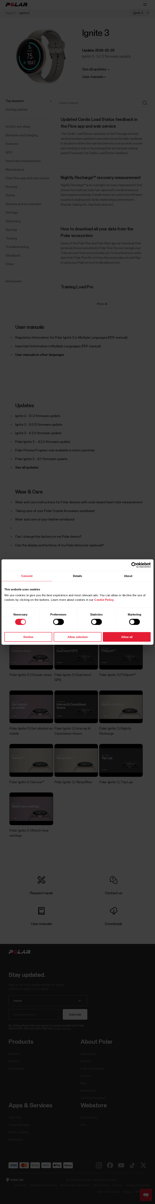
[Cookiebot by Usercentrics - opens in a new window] (134, 565)
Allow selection (77, 637)
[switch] (58, 622)
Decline (28, 637)
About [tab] (128, 575)
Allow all (127, 637)
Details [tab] (77, 575)
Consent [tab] (27, 575)
